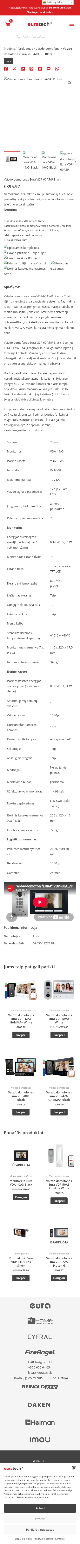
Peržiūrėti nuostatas (40, 1529)
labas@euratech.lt (40, 1372)
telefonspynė (11, 235)
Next (75, 162)
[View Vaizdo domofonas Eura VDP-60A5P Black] (12, 159)
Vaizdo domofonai (48, 48)
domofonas (19, 230)
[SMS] (48, 68)
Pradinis (9, 48)
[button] (74, 1468)
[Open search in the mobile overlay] (40, 36)
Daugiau (21, 1197)
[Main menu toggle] (71, 24)
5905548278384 (44, 943)
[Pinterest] (31, 68)
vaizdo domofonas (31, 235)
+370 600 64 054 (40, 1367)
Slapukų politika (23, 1538)
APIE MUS (38, 1461)
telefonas (53, 230)
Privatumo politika (43, 1538)
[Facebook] (6, 68)
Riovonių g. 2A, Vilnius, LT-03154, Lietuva (40, 1378)
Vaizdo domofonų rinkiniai (55, 226)
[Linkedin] (23, 68)
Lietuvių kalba (54, 2)
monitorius (40, 230)
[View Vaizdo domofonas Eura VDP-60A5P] (68, 161)
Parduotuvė (25, 48)
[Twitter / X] (14, 68)
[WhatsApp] (57, 68)
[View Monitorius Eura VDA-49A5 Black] (31, 160)
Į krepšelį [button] (21, 1035)
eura (30, 230)
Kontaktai (60, 1538)
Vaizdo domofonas (16, 342)
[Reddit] (40, 68)
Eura (8, 61)
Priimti (40, 1508)
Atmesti (40, 1519)
